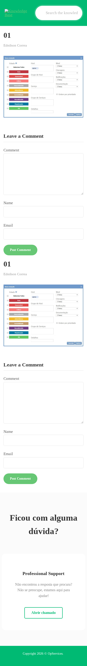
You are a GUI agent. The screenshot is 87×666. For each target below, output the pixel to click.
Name (8, 203)
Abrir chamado (43, 613)
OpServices (55, 653)
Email (8, 225)
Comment (11, 150)
